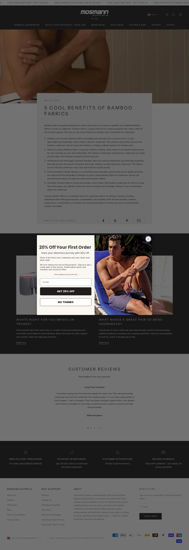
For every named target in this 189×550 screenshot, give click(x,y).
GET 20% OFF (66, 291)
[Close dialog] (148, 239)
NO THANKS (66, 302)
